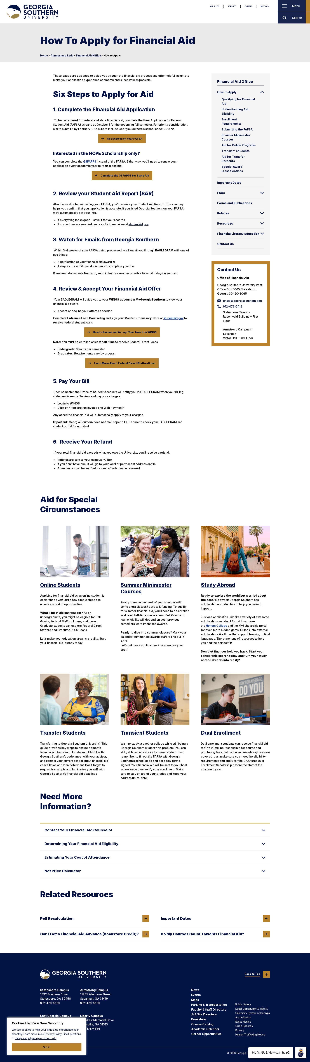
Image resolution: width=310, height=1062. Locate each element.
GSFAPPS (89, 161)
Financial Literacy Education (238, 233)
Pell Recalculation (57, 918)
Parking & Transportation (209, 1004)
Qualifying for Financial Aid (238, 101)
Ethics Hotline (243, 1021)
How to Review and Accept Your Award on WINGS (125, 332)
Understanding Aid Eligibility (235, 111)
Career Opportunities (206, 1034)
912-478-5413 (232, 306)
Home (44, 55)
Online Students (60, 585)
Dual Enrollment (221, 733)
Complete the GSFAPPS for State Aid (124, 175)
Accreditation (243, 1017)
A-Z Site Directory (204, 1014)
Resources (225, 223)
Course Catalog (202, 1024)
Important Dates (229, 182)
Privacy (239, 1030)
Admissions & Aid (62, 55)
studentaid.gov (139, 224)
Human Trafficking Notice (250, 1034)
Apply (214, 6)
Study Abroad (218, 585)
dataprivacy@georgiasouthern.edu (35, 1038)
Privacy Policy (53, 1033)
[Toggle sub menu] (262, 92)
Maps (195, 1000)
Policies (223, 213)
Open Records (244, 1025)
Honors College (216, 625)
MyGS (264, 6)
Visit (232, 6)
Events (196, 995)
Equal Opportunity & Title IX (251, 1008)
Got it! (46, 1047)
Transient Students (236, 151)
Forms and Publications (234, 203)
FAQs (221, 193)
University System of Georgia (252, 1013)
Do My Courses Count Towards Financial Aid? (202, 934)
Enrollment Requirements (231, 121)
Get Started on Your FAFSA (124, 138)
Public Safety (243, 1004)
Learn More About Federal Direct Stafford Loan (124, 363)
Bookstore (198, 1019)
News (195, 990)
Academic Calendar (205, 1029)
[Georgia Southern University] (32, 11)
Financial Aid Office (88, 55)
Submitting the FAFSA (237, 129)
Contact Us (225, 244)
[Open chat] (300, 1052)
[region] (46, 1036)
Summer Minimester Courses (236, 137)
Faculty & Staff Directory (208, 1009)
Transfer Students (63, 733)
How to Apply (227, 92)
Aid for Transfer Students (233, 159)
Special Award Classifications (232, 169)
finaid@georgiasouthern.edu (242, 301)
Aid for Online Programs (239, 145)
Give (248, 6)
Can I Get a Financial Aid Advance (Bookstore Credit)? (89, 934)
